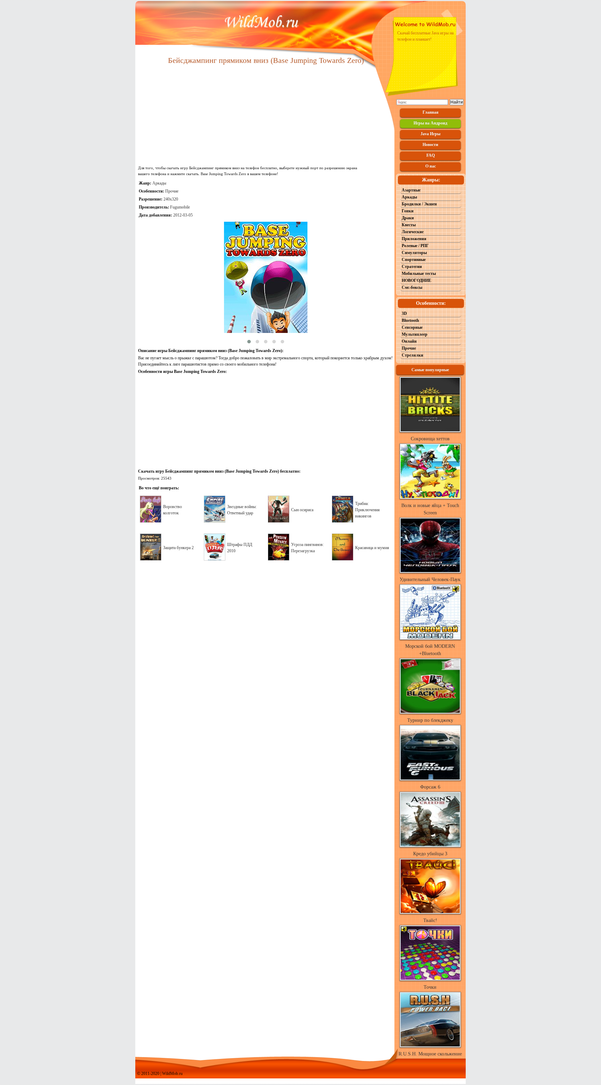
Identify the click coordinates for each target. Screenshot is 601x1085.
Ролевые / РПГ (415, 245)
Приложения (414, 238)
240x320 (170, 199)
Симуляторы (414, 252)
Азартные (411, 190)
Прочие (171, 191)
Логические (413, 231)
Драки (408, 217)
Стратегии (412, 266)
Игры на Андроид (430, 123)
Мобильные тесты (419, 273)
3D (404, 313)
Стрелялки (412, 355)
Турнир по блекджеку (430, 720)
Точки (430, 987)
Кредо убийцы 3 (430, 853)
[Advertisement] (265, 115)
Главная (431, 112)
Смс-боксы (412, 287)
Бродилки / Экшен (419, 204)
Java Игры (430, 133)
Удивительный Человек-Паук (430, 579)
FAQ (430, 155)
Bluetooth (410, 320)
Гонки (408, 211)
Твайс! (430, 920)
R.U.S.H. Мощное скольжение (430, 1054)
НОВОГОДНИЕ (416, 280)
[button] (249, 341)
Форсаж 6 (430, 787)
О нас (430, 166)
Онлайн (409, 341)
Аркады (159, 183)
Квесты (409, 224)
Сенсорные (412, 327)
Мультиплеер (414, 334)
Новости (430, 144)
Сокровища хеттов (430, 438)
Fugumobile (180, 207)
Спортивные (414, 259)
